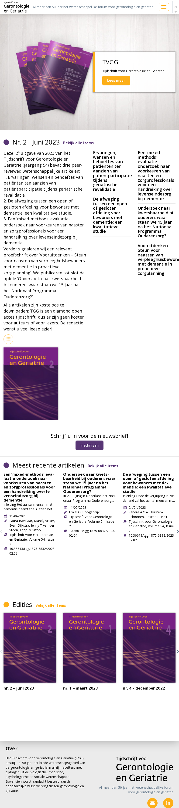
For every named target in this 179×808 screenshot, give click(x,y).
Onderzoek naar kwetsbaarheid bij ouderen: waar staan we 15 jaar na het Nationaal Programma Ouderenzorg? (156, 222)
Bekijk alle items (78, 143)
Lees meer (116, 80)
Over (11, 748)
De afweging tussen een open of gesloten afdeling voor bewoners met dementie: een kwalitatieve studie (110, 215)
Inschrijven (89, 445)
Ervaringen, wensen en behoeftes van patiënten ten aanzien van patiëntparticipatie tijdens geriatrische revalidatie (112, 171)
